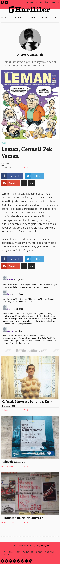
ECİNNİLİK (31, 17)
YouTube (14, 561)
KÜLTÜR (18, 17)
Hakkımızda (31, 2)
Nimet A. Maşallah (30, 54)
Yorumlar (49, 552)
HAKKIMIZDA (8, 552)
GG (2, 165)
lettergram (45, 545)
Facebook (2, 2)
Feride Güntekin (7, 522)
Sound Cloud (26, 561)
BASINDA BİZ (28, 552)
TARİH (44, 17)
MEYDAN (4, 17)
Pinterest (22, 561)
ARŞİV (18, 552)
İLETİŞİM (44, 2)
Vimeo (18, 561)
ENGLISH (55, 2)
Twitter (6, 2)
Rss (30, 561)
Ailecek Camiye (13, 461)
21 (27, 168)
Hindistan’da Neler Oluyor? (22, 518)
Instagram (10, 561)
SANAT (56, 17)
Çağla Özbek (6, 410)
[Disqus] (30, 310)
